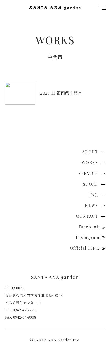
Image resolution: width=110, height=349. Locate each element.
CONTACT (88, 216)
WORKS (91, 162)
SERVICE (89, 173)
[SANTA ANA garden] (55, 7)
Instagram (88, 237)
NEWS (92, 205)
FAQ (94, 194)
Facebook (90, 226)
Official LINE (85, 248)
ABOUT (91, 152)
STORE (91, 184)
